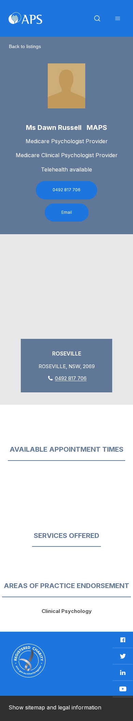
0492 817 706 (66, 189)
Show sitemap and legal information (55, 707)
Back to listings (25, 46)
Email (66, 212)
